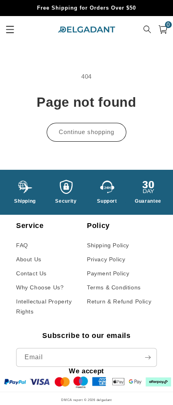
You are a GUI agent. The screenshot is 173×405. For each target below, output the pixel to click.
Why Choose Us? (40, 287)
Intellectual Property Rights (44, 306)
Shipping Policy (108, 245)
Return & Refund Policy (119, 301)
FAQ (22, 245)
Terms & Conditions (114, 287)
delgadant (104, 400)
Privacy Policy (106, 259)
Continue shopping (86, 131)
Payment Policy (108, 273)
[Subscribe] (148, 357)
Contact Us (31, 273)
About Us (28, 259)
